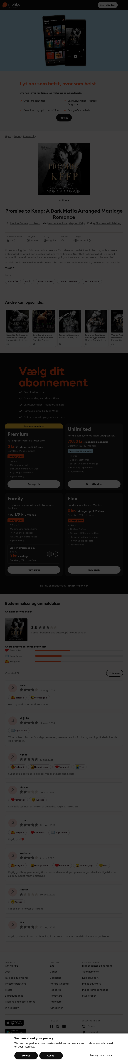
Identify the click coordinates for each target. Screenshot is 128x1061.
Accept (51, 1055)
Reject (26, 1055)
